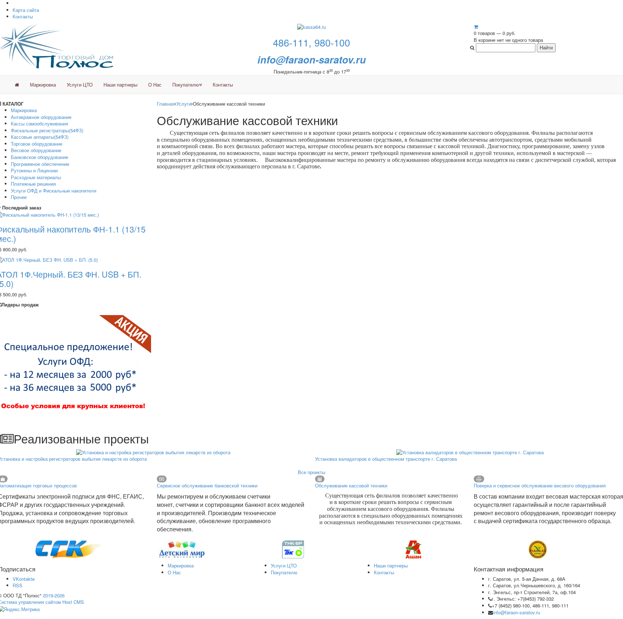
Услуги (183, 103)
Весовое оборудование (36, 150)
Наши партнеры (120, 84)
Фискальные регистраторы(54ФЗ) (47, 130)
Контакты (23, 16)
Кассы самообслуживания (39, 123)
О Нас (155, 84)
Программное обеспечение (40, 163)
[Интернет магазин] (17, 85)
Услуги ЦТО (80, 84)
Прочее (19, 197)
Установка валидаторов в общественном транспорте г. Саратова (386, 458)
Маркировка (43, 84)
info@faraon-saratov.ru (516, 612)
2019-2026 (54, 595)
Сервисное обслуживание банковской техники (207, 485)
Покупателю (185, 84)
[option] (65, 549)
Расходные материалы (36, 177)
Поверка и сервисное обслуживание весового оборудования (540, 485)
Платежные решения (33, 183)
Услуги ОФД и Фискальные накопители (53, 190)
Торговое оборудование (36, 143)
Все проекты (311, 472)
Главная (165, 103)
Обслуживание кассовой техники (351, 485)
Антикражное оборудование (41, 117)
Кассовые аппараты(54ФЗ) (40, 136)
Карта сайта (26, 9)
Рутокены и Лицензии (34, 170)
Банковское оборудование (39, 157)
